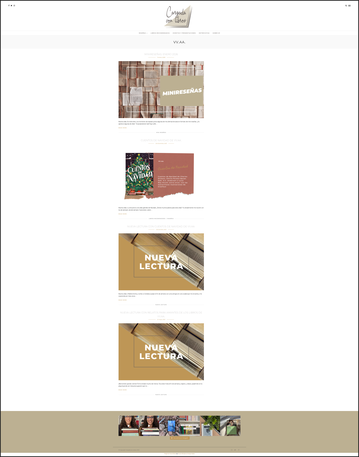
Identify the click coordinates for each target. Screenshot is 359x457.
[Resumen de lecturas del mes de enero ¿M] (149, 426)
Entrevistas (204, 33)
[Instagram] (14, 5)
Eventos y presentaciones (184, 33)
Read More (123, 127)
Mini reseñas (161, 132)
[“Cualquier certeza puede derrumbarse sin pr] (210, 426)
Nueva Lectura (161, 304)
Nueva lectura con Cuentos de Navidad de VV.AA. (161, 226)
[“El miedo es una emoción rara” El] (230, 426)
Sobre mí (216, 33)
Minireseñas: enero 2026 (161, 54)
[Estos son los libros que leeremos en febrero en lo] (129, 426)
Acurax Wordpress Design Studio (186, 453)
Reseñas (142, 33)
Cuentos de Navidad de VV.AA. (161, 140)
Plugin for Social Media (170, 453)
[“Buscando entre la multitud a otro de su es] (169, 426)
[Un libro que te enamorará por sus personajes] (190, 426)
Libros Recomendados (160, 33)
